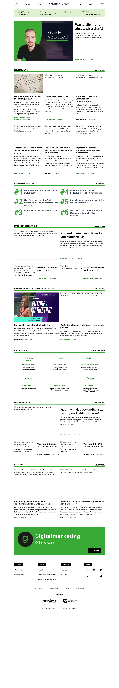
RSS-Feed (64, 575)
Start (80, 4)
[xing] (87, 576)
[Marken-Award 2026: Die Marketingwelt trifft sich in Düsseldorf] (82, 483)
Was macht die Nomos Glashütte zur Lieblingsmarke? (91, 13)
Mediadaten (39, 588)
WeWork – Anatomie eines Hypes (47, 268)
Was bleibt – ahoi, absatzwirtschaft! (23, 13)
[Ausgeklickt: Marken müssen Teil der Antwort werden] (28, 135)
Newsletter (64, 570)
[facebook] (87, 570)
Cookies (67, 588)
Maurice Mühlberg (90, 364)
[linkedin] (101, 570)
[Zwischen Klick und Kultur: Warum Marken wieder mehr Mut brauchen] (59, 135)
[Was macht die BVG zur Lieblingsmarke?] (71, 448)
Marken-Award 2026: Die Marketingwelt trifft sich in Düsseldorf (82, 502)
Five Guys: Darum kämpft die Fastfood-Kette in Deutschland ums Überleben (41, 202)
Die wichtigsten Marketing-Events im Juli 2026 (48, 13)
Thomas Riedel (90, 385)
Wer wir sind (18, 570)
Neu (39, 4)
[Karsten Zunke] (59, 380)
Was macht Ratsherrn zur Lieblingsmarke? (47, 445)
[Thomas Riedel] (90, 380)
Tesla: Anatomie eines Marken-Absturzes (93, 268)
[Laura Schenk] (59, 359)
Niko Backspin (28, 385)
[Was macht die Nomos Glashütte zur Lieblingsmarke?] (90, 83)
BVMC (91, 4)
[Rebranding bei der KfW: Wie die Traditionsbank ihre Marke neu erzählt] (36, 483)
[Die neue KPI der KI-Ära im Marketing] (36, 307)
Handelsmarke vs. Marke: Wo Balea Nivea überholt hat (87, 201)
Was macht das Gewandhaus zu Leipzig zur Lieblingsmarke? (81, 411)
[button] (16, 4)
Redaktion (41, 570)
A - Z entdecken (94, 551)
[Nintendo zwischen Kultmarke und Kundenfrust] (36, 245)
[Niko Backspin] (28, 380)
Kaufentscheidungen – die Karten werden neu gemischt (82, 326)
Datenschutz (54, 588)
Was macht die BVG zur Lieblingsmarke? (93, 445)
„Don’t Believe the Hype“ (68, 13)
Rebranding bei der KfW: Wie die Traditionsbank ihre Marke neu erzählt (32, 502)
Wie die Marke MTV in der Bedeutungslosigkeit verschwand (86, 191)
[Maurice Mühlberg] (90, 359)
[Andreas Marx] (28, 359)
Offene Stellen (19, 575)
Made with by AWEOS (69, 608)
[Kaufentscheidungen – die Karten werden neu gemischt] (82, 307)
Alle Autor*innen (98, 350)
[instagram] (94, 570)
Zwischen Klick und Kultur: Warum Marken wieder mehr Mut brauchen (59, 150)
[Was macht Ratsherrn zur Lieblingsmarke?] (25, 448)
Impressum (80, 588)
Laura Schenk (59, 364)
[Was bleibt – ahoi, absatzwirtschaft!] (43, 41)
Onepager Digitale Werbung (47, 579)
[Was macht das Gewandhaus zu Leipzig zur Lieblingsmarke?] (36, 421)
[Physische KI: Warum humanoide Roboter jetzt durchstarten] (90, 135)
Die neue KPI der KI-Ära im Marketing (32, 325)
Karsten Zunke (59, 385)
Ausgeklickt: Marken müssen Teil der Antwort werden (28, 148)
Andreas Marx (28, 364)
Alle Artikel (100, 70)
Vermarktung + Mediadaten (47, 575)
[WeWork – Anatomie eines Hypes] (25, 272)
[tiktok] (101, 576)
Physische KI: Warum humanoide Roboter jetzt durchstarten (88, 150)
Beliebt (28, 4)
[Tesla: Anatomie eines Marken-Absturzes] (71, 272)
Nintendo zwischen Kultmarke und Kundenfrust (81, 235)
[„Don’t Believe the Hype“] (59, 83)
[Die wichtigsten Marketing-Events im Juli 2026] (28, 83)
